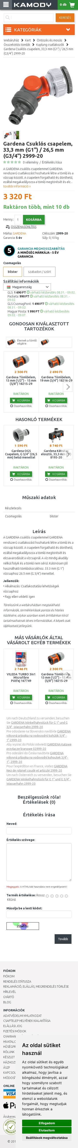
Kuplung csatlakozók (50, 44)
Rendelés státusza (17, 981)
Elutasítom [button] (47, 1130)
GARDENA (19, 233)
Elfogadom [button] (47, 1123)
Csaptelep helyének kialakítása (26, 1020)
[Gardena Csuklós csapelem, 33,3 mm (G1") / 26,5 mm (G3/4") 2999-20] (39, 94)
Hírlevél (9, 991)
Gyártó (8, 997)
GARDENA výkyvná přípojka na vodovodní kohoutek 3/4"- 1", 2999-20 (37, 757)
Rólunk (9, 1052)
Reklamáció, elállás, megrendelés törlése (36, 986)
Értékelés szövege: (20, 840)
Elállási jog (12, 1026)
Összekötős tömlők (17, 44)
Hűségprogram (15, 1046)
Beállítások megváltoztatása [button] (47, 1138)
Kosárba (23, 400)
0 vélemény (30, 162)
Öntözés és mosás (49, 40)
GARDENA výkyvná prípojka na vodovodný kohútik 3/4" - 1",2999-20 (38, 736)
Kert (28, 40)
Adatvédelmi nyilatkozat (22, 1015)
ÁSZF (6, 1067)
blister (13, 271)
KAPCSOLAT (11, 1072)
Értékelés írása (52, 162)
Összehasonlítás (23, 227)
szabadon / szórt (39, 271)
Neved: (11, 823)
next (68, 387)
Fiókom (9, 976)
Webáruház (11, 40)
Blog (7, 1002)
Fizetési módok (14, 1031)
